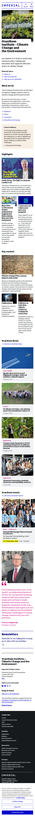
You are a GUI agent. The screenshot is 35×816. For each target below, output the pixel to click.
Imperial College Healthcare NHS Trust (13, 767)
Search (26, 6)
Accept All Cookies (17, 812)
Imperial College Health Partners (11, 764)
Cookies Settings (17, 801)
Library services (6, 724)
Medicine (4, 736)
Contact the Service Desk (9, 720)
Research (7, 111)
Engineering (5, 734)
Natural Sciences (7, 738)
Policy (6, 114)
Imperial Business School (9, 740)
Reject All (17, 807)
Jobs (3, 722)
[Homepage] (12, 5)
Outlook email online (7, 726)
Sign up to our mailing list (10, 694)
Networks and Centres (8, 750)
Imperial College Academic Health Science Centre (16, 762)
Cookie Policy (20, 797)
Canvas (4, 718)
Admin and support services (10, 748)
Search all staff (6, 755)
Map (3, 678)
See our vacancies (10, 77)
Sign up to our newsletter (13, 79)
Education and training (12, 120)
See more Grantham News (13, 344)
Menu (31, 6)
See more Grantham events (13, 496)
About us (7, 74)
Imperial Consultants (8, 769)
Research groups (7, 752)
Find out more (7, 705)
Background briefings (13, 145)
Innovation (7, 117)
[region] (17, 799)
